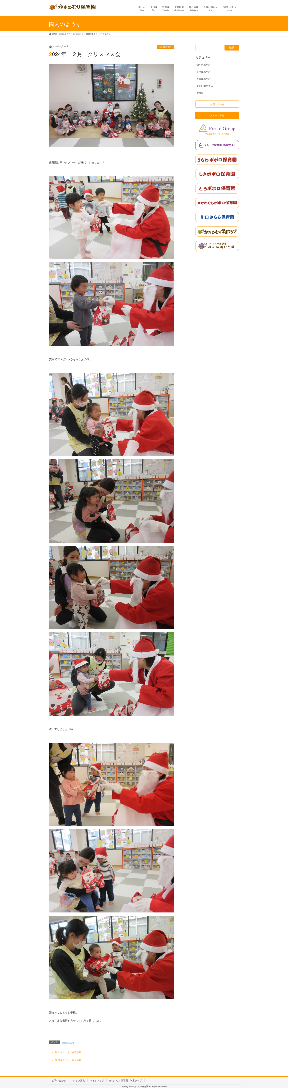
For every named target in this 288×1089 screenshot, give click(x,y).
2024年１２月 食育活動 (68, 1060)
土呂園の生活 (165, 46)
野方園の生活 (203, 79)
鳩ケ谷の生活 (203, 65)
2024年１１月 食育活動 (68, 1052)
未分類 (200, 93)
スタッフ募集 (78, 1080)
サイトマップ (97, 1080)
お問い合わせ (59, 1080)
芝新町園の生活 (204, 86)
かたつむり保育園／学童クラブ (125, 1080)
